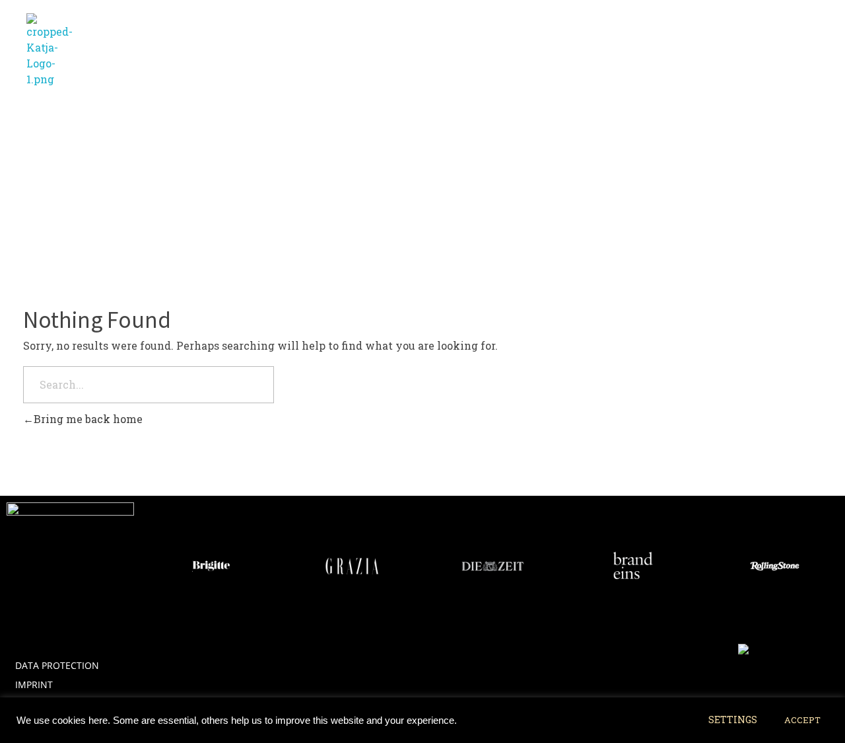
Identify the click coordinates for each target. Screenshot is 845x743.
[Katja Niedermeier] (49, 50)
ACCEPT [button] (802, 720)
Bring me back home (88, 419)
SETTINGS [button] (732, 719)
